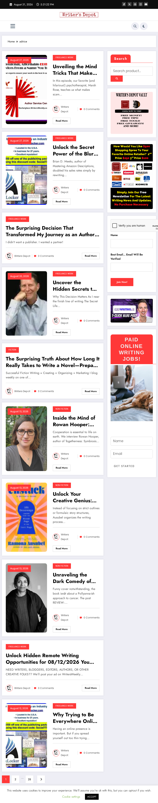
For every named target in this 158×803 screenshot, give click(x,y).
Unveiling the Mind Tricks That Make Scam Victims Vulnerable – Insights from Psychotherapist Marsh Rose (75, 69)
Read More (62, 121)
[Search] (135, 26)
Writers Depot (65, 109)
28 (29, 779)
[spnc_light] (144, 26)
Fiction (12, 349)
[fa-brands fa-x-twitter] (130, 4)
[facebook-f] (124, 4)
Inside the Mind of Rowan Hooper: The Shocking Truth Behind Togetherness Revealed (75, 421)
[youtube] (146, 4)
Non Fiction (61, 408)
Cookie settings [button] (71, 797)
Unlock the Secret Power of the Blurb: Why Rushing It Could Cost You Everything (75, 150)
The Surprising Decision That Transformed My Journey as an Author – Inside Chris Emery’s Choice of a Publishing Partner (50, 231)
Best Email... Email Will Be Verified (127, 257)
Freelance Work (64, 57)
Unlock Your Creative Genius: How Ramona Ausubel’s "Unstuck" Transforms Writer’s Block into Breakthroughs (76, 497)
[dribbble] (135, 4)
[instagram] (141, 4)
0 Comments (92, 109)
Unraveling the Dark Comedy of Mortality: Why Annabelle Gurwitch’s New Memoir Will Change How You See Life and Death (75, 578)
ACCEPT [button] (91, 797)
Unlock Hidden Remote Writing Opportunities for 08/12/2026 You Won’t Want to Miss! (47, 658)
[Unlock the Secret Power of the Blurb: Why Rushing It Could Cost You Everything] (26, 170)
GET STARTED (124, 466)
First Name (119, 433)
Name (114, 235)
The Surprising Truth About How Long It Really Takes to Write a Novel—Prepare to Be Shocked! (52, 362)
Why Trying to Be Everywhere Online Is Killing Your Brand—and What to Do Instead (75, 717)
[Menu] (13, 26)
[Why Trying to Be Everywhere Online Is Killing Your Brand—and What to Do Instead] (26, 735)
